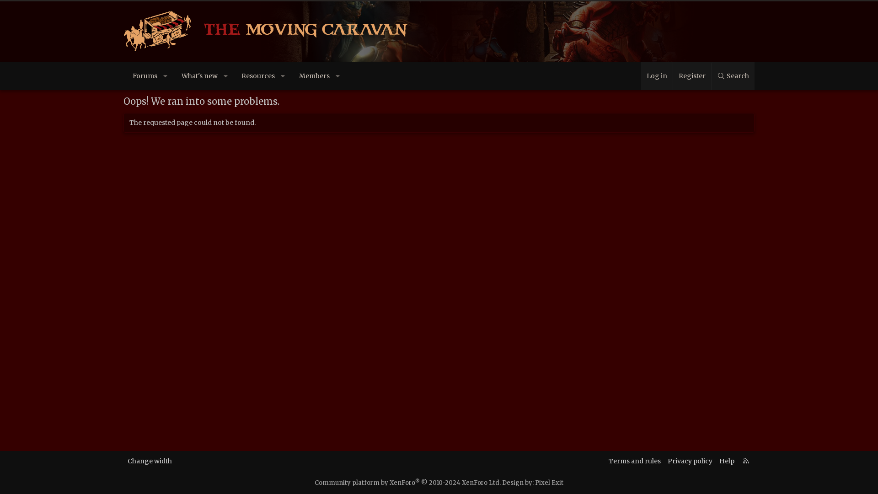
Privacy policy (690, 461)
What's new (200, 76)
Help (726, 461)
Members (314, 76)
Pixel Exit (549, 483)
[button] (165, 76)
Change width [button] (150, 461)
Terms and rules (635, 461)
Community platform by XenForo (408, 483)
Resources (258, 76)
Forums (145, 76)
